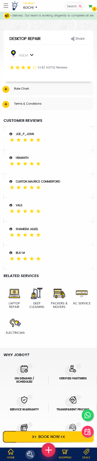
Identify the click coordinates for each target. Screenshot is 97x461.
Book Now (48, 437)
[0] (90, 6)
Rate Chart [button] (21, 88)
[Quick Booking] (87, 431)
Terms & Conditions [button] (27, 103)
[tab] (49, 88)
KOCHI (28, 5)
